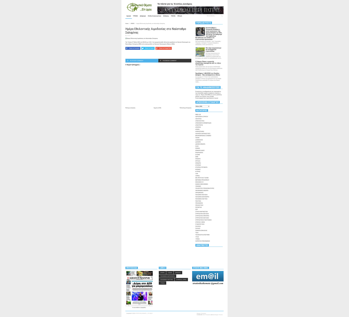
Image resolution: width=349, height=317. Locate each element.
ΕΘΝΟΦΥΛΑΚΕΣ (199, 150)
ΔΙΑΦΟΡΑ (198, 142)
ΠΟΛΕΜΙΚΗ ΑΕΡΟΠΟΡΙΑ (202, 196)
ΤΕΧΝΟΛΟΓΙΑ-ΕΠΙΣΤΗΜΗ (202, 234)
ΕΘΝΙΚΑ (197, 148)
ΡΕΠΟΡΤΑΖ (198, 207)
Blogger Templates (201, 313)
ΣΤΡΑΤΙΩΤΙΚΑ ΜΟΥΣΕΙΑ (202, 213)
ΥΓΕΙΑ (197, 237)
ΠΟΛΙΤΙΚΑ (198, 201)
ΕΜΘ (196, 156)
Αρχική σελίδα (157, 108)
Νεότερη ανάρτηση (130, 108)
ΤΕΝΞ (196, 232)
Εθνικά (179, 16)
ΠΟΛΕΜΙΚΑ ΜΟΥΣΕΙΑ (201, 194)
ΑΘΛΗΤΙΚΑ (198, 119)
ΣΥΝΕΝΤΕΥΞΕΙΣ (199, 224)
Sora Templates (206, 314)
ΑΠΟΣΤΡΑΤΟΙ (199, 125)
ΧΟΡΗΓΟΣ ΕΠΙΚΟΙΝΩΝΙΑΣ (202, 241)
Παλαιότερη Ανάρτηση (185, 108)
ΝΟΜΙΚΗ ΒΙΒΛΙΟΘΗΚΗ (201, 184)
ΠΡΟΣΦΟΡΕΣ (199, 203)
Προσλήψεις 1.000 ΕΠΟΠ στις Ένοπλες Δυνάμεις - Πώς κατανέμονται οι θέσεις (207, 74)
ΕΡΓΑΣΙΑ (197, 161)
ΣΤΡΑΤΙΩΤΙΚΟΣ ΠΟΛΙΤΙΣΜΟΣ (203, 220)
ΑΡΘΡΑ (128, 35)
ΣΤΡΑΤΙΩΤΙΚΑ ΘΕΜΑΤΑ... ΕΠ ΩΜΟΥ (144, 313)
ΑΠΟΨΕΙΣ (198, 127)
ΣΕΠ (196, 209)
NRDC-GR (198, 114)
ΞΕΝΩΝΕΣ (198, 186)
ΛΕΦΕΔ (197, 175)
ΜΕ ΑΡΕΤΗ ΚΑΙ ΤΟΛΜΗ (201, 177)
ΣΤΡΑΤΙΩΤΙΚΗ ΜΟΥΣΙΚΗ (202, 218)
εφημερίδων (143, 307)
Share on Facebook (134, 48)
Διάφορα (143, 16)
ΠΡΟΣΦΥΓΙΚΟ (199, 205)
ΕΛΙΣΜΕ (197, 154)
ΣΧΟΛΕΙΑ (198, 226)
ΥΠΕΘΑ (135, 16)
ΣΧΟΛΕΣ (197, 228)
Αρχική (128, 16)
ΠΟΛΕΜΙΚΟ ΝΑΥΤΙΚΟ (201, 199)
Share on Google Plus (165, 48)
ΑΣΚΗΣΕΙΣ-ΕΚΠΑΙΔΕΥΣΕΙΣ (202, 133)
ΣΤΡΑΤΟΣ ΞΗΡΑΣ (200, 222)
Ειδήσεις (166, 16)
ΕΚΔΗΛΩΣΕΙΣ (199, 152)
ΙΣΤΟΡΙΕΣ (198, 165)
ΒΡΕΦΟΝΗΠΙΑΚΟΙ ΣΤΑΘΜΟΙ (203, 135)
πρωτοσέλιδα (136, 307)
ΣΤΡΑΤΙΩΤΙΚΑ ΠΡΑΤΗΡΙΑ (202, 215)
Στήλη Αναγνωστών (154, 16)
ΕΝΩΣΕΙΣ (198, 158)
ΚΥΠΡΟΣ (197, 171)
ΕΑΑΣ (197, 146)
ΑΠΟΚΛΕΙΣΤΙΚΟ (199, 121)
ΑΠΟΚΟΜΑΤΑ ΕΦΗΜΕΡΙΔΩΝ (203, 123)
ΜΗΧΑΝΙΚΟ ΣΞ (199, 182)
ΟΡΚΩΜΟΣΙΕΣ (199, 192)
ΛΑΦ (196, 173)
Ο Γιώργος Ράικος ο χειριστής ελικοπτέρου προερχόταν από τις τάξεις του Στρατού (208, 63)
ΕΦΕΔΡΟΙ (198, 163)
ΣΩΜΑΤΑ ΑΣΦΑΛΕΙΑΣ (201, 230)
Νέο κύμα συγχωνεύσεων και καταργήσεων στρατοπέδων (213, 49)
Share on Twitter (149, 48)
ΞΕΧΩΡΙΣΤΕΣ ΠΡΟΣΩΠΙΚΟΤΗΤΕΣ (204, 188)
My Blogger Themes (218, 314)
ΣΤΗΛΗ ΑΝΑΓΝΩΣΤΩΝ (201, 211)
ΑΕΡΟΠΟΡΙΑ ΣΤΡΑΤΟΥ (201, 116)
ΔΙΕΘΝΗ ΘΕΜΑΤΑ (200, 144)
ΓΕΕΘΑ (173, 16)
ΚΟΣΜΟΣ (197, 169)
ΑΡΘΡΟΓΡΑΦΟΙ (199, 131)
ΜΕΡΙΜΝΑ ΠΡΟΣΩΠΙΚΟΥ (202, 180)
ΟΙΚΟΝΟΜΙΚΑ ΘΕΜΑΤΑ (201, 190)
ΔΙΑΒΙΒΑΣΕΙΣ (199, 140)
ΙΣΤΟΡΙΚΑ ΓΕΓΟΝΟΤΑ (201, 167)
